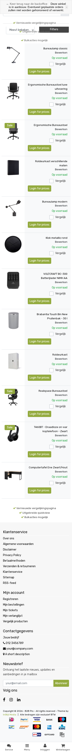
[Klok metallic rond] (13, 244)
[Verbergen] (66, 7)
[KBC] (63, 729)
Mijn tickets (10, 610)
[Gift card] (50, 736)
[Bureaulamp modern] (13, 208)
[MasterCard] (38, 729)
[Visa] (38, 721)
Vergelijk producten (15, 621)
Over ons (8, 538)
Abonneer (61, 683)
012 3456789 (14, 643)
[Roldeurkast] (13, 361)
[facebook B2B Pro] (4, 699)
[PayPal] (25, 721)
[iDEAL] (13, 721)
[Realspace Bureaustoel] (13, 397)
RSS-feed (9, 583)
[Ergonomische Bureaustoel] (13, 131)
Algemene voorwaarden (18, 544)
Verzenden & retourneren (19, 566)
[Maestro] (63, 721)
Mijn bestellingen (13, 604)
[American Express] (50, 729)
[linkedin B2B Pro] (18, 699)
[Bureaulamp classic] (13, 54)
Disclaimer (9, 549)
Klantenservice (12, 572)
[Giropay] (38, 736)
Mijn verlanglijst (13, 616)
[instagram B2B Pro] (11, 699)
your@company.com (19, 648)
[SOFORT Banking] (25, 729)
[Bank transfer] (50, 721)
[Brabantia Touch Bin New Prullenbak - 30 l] (13, 320)
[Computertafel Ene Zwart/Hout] (13, 473)
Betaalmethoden (14, 560)
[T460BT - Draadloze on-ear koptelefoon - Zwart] (13, 433)
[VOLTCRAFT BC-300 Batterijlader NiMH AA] (13, 280)
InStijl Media (9, 714)
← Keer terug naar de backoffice (26, 3)
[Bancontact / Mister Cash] (13, 729)
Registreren (10, 599)
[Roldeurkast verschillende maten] (13, 167)
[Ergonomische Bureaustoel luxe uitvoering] (13, 91)
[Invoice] (63, 736)
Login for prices (39, 71)
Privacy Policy (12, 555)
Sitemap (8, 577)
